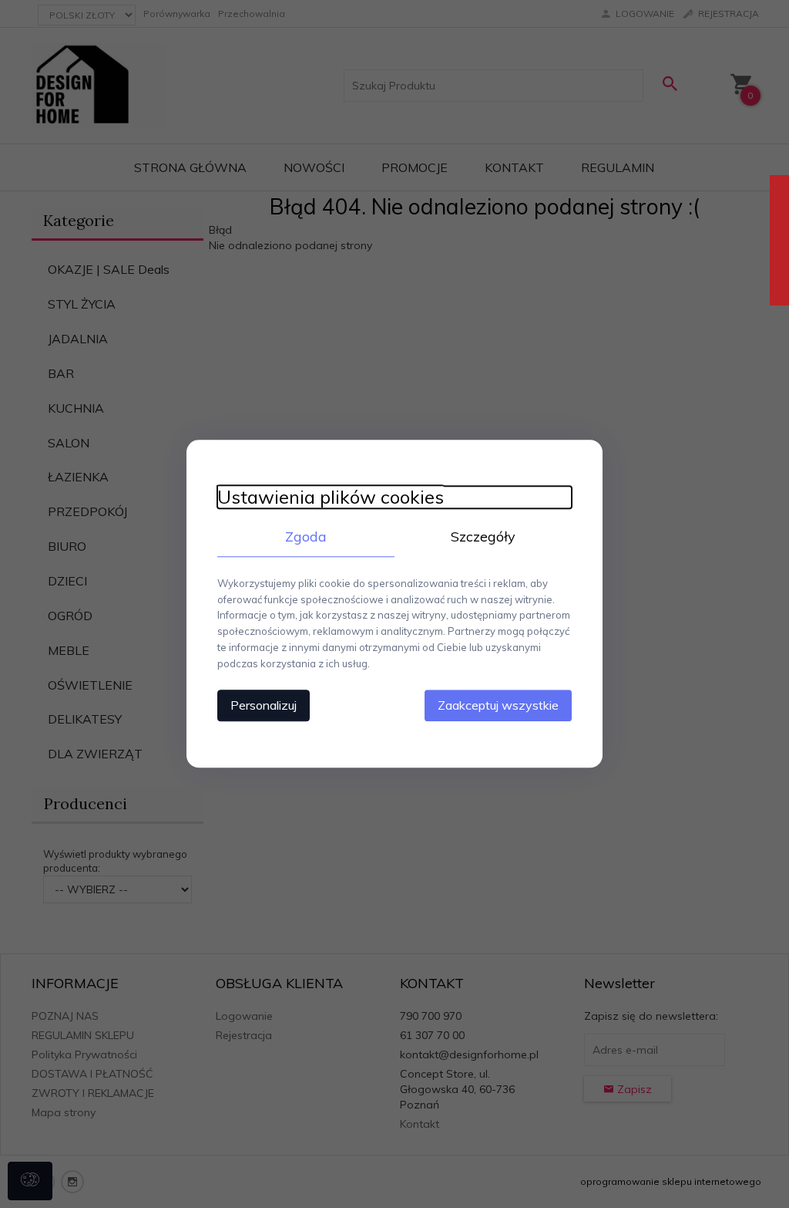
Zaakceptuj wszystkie (498, 706)
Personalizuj (263, 706)
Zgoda (306, 536)
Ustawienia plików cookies (330, 497)
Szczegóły (483, 536)
